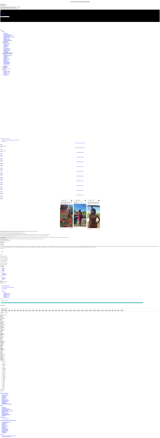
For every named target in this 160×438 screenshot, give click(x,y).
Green (3, 365)
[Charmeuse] (1, 338)
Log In (3, 15)
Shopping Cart (4, 13)
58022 (1, 153)
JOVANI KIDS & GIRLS (5, 418)
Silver (3, 387)
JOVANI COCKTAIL (5, 399)
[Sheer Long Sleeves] (2, 355)
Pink (3, 375)
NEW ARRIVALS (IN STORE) (6, 436)
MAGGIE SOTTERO (5, 411)
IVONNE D (3, 424)
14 (30, 310)
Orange (4, 380)
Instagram (3, 268)
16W (67, 310)
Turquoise (4, 368)
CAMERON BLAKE (5, 422)
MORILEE (3, 412)
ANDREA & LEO (4, 395)
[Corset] (3, 325)
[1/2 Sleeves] (2, 353)
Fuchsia (4, 377)
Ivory (3, 382)
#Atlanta (67, 203)
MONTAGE (3, 427)
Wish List (3, 12)
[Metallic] (1, 331)
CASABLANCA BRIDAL (5, 408)
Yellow (4, 363)
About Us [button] (3, 291)
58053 (1, 168)
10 (24, 310)
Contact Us (3, 273)
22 (43, 310)
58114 (1, 187)
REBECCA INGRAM (5, 413)
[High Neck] (2, 347)
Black (3, 385)
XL (119, 310)
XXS (103, 310)
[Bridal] (3, 316)
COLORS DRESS (4, 397)
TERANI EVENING (5, 430)
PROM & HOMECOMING (6, 285)
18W (71, 310)
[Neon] (1, 332)
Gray (3, 386)
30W (95, 310)
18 (37, 310)
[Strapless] (2, 359)
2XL (122, 310)
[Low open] (2, 329)
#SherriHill (97, 203)
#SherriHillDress (64, 203)
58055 (1, 172)
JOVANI (3, 398)
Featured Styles (4, 141)
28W (91, 310)
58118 (1, 191)
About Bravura (4, 274)
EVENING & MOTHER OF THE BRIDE (8, 287)
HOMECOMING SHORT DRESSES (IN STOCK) (9, 435)
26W (87, 310)
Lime (3, 366)
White (3, 388)
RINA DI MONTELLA (5, 428)
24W (83, 310)
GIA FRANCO (4, 423)
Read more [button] (89, 204)
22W (79, 310)
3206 (1, 144)
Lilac (3, 373)
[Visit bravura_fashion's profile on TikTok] (61, 200)
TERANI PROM (4, 403)
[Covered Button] (2, 327)
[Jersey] (1, 340)
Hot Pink (4, 376)
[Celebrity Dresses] (3, 324)
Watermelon (4, 378)
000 (3, 310)
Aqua (3, 367)
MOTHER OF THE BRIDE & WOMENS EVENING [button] (8, 420)
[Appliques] (2, 334)
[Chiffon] (1, 339)
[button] (3, 31)
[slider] (143, 302)
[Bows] (2, 336)
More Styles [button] (2, 434)
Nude (3, 383)
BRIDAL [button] (1, 405)
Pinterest (3, 269)
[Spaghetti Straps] (2, 358)
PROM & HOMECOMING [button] (4, 393)
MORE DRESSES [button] (3, 417)
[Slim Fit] (2, 351)
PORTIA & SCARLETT (5, 401)
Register (3, 14)
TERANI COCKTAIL (5, 429)
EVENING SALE (4, 432)
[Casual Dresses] (3, 317)
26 (50, 310)
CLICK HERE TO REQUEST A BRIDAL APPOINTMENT (80, 1)
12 (27, 310)
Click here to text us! (3, 5)
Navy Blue (4, 371)
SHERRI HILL (4, 402)
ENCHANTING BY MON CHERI (7, 409)
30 (56, 310)
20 (40, 310)
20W (75, 310)
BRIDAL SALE (4, 415)
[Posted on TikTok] (71, 200)
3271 (1, 149)
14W (63, 310)
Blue (3, 370)
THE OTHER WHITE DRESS (6, 414)
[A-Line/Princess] (2, 349)
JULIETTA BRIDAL (5, 410)
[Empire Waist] (2, 350)
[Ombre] (1, 333)
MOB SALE (4, 431)
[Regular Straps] (2, 357)
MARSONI (3, 425)
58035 (1, 158)
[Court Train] (2, 344)
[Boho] (2, 320)
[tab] (81, 291)
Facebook (3, 270)
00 (6, 310)
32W (99, 310)
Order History (4, 278)
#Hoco (61, 203)
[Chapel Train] (2, 343)
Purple (4, 372)
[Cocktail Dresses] (3, 318)
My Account (3, 277)
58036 (1, 163)
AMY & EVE (4, 407)
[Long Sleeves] (2, 354)
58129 (1, 196)
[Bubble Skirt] (3, 323)
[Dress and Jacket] (2, 321)
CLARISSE (3, 396)
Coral (3, 381)
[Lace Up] (2, 328)
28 (53, 310)
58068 (1, 177)
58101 (1, 182)
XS (106, 310)
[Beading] (2, 335)
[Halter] (2, 346)
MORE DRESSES (4, 288)
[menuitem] (81, 12)
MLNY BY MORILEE (5, 426)
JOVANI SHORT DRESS (5, 400)
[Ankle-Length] (2, 342)
